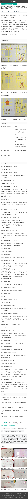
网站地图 (23, 495)
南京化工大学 (6, 428)
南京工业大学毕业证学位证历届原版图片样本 (14, 431)
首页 (2, 4)
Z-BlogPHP (11, 497)
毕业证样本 (5, 423)
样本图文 (6, 4)
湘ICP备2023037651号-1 (16, 493)
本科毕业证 (11, 4)
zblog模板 (21, 497)
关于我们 (8, 493)
